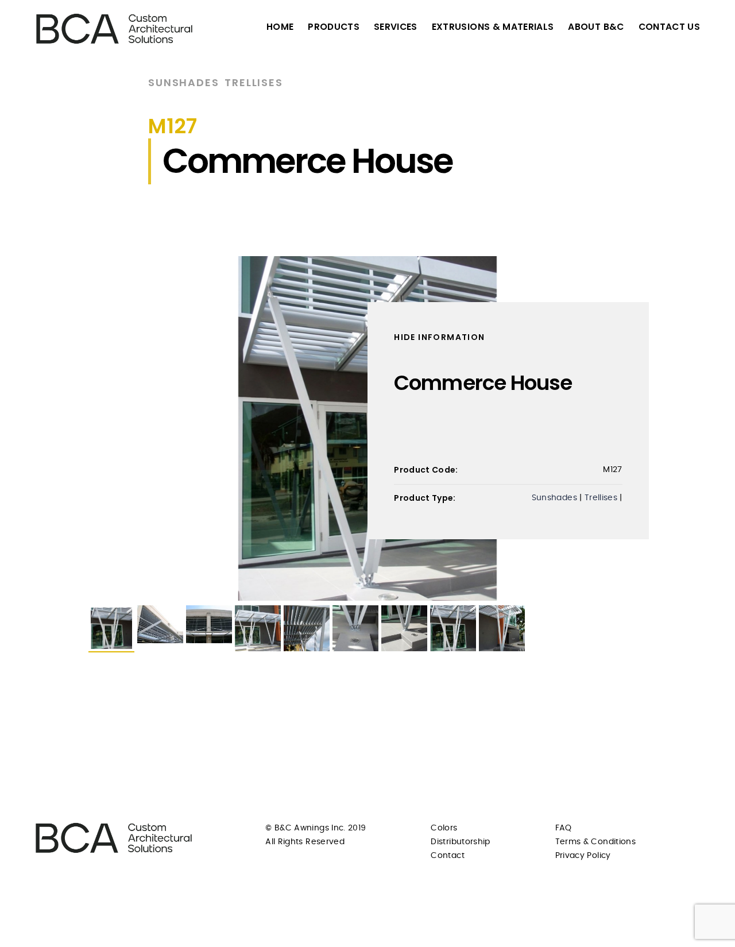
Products (333, 27)
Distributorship (460, 842)
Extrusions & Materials (493, 27)
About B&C (596, 27)
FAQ (563, 828)
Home (279, 27)
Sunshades (183, 82)
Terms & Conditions (595, 842)
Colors (444, 828)
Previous (71, 428)
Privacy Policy (583, 856)
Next (663, 428)
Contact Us (670, 27)
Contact (447, 856)
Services (395, 27)
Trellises (254, 82)
